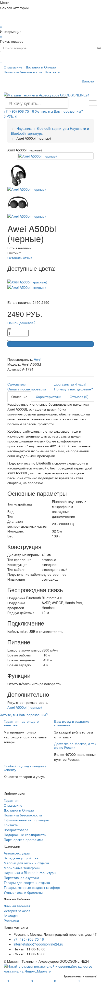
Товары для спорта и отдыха (27, 882)
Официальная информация (26, 819)
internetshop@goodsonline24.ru (38, 944)
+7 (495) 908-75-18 (28, 939)
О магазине (13, 67)
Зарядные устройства (21, 857)
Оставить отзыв (19, 257)
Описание (19, 396)
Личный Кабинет (17, 905)
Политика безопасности (23, 71)
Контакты (52, 71)
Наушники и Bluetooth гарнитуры (30, 872)
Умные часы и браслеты (23, 892)
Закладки (11, 915)
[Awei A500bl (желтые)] (26, 286)
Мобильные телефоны (22, 867)
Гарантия (11, 800)
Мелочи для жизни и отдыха (26, 862)
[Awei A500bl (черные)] (55, 156)
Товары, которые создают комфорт (32, 887)
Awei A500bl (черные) (24, 707)
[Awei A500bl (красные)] (27, 281)
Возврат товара (16, 829)
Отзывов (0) (79, 396)
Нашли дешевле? (21, 322)
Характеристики (48, 396)
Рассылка (11, 920)
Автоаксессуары (17, 853)
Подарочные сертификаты (25, 834)
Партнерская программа (23, 839)
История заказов (17, 910)
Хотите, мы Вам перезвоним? (59, 111)
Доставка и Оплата (41, 67)
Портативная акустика (21, 877)
